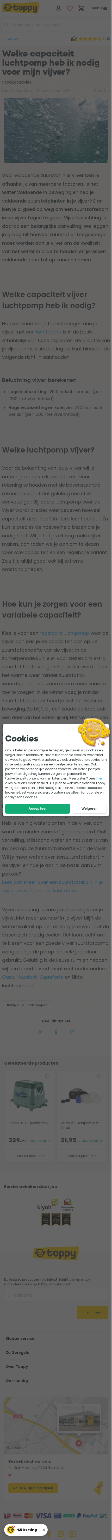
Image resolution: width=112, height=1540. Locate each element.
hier (99, 778)
